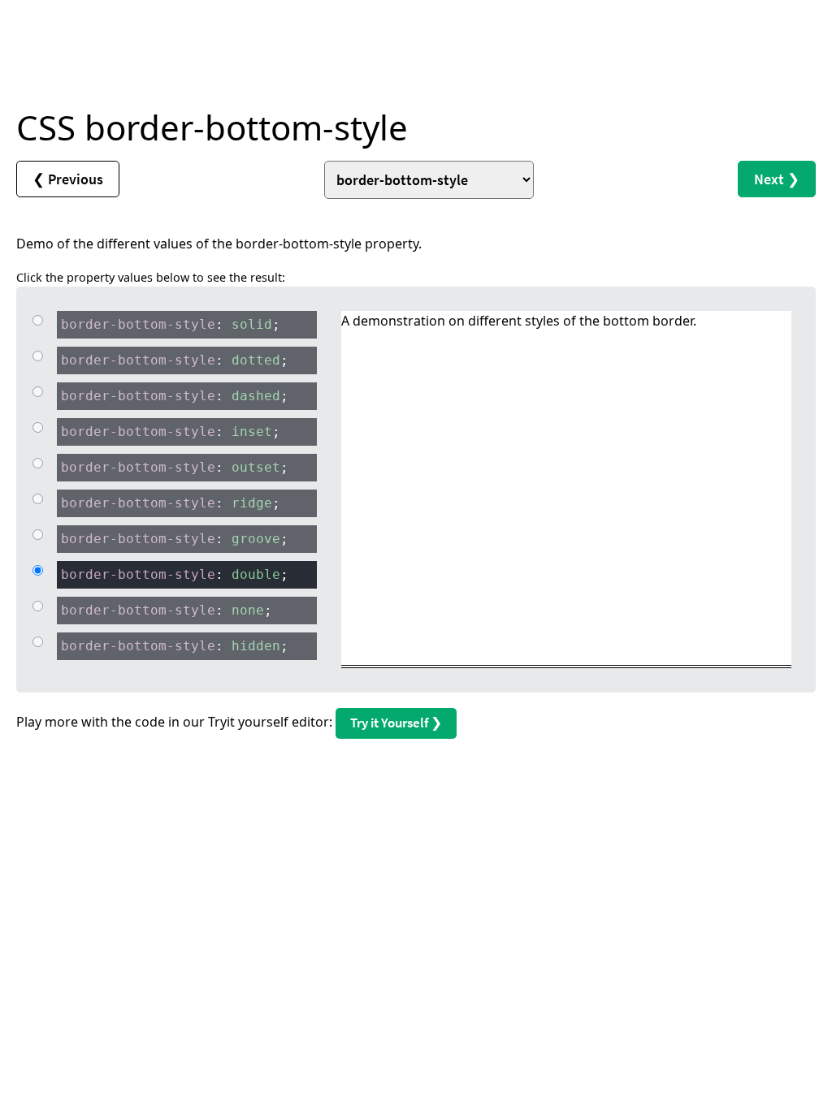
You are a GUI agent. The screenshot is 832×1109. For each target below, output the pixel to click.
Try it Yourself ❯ (396, 722)
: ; (170, 324)
